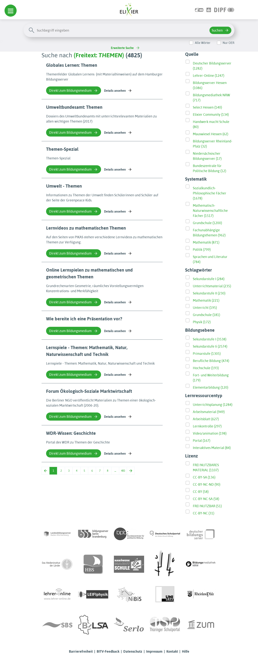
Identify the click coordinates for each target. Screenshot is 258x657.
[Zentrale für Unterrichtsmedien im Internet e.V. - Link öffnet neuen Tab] (201, 625)
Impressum (154, 651)
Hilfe (185, 651)
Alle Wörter (202, 42)
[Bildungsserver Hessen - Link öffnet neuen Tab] (165, 564)
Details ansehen (115, 90)
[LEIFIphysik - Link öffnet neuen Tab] (93, 594)
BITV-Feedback (108, 651)
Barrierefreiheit (81, 651)
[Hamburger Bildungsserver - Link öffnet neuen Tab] (93, 564)
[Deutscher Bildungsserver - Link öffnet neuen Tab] (201, 534)
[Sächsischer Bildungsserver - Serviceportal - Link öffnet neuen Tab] (57, 625)
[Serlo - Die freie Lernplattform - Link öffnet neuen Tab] (129, 625)
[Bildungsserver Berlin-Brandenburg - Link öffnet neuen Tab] (93, 534)
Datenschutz (132, 651)
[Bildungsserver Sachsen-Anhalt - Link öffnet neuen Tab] (93, 625)
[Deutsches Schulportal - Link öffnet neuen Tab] (165, 534)
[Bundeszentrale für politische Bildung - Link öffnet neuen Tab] (129, 534)
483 (123, 470)
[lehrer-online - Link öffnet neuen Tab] (57, 594)
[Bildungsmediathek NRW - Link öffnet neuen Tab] (201, 564)
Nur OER (228, 42)
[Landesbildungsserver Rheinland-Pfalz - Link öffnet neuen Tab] (201, 594)
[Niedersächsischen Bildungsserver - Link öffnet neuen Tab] (129, 594)
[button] (11, 11)
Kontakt (172, 651)
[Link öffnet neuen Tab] (224, 9)
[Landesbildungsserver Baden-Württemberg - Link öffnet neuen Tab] (57, 534)
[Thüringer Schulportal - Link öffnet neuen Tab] (165, 625)
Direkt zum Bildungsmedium (70, 90)
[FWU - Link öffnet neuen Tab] (57, 564)
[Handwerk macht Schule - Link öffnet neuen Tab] (129, 564)
